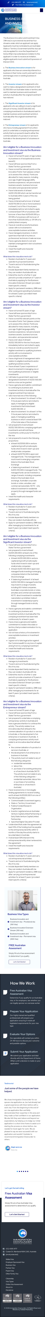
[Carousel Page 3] (21, 1171)
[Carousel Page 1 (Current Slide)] (17, 1171)
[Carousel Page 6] (27, 1171)
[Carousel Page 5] (25, 1171)
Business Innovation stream (20, 68)
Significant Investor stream (20, 103)
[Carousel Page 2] (19, 1171)
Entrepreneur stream (17, 125)
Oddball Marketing (26, 1310)
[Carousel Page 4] (23, 1171)
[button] (41, 10)
